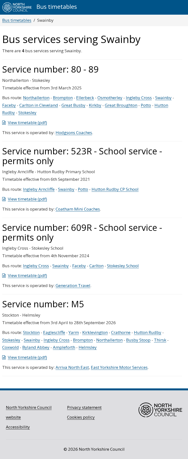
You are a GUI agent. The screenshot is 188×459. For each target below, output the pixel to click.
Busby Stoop (138, 340)
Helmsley (88, 347)
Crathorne (120, 332)
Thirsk (160, 340)
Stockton (31, 332)
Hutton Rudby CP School (115, 189)
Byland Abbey (35, 347)
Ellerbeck (85, 97)
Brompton (63, 97)
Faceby (9, 105)
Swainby (163, 97)
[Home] (17, 7)
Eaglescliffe (54, 332)
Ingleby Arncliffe (39, 189)
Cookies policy (81, 417)
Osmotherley (109, 97)
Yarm (74, 332)
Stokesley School (123, 265)
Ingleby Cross (139, 97)
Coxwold (10, 347)
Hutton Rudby (147, 332)
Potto (146, 105)
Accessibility (18, 427)
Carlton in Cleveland (38, 105)
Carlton (96, 265)
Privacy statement (84, 407)
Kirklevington (95, 332)
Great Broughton (121, 105)
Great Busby (73, 105)
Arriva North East (72, 367)
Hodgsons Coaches (74, 132)
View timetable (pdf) (27, 122)
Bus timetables (16, 20)
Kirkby (95, 105)
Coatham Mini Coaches (78, 209)
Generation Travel (73, 285)
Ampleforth (64, 347)
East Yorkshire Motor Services (119, 367)
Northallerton (36, 97)
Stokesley (27, 112)
